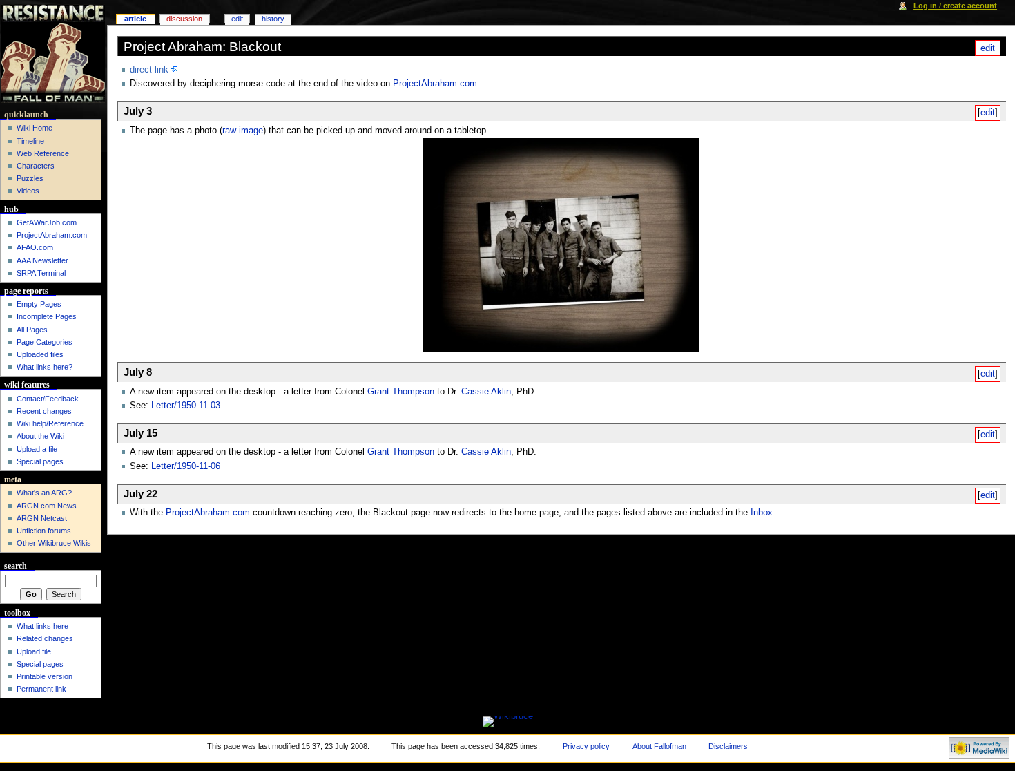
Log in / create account (955, 5)
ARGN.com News (47, 506)
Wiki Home (34, 128)
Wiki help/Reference (50, 423)
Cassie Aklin (486, 392)
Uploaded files (40, 354)
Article (135, 19)
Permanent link (41, 689)
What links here (42, 626)
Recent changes (44, 411)
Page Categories (44, 342)
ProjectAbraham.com (435, 83)
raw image (242, 130)
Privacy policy (586, 746)
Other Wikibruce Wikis (54, 543)
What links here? (44, 367)
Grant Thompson (400, 392)
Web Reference (43, 153)
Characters (36, 166)
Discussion (184, 19)
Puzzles (30, 178)
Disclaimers (728, 746)
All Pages (32, 329)
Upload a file (37, 449)
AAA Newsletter (42, 260)
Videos (28, 191)
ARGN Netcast (42, 518)
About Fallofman (659, 746)
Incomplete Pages (47, 316)
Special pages (40, 461)
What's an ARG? (44, 492)
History (273, 19)
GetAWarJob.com (47, 222)
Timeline (30, 141)
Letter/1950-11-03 (185, 405)
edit (987, 48)
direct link (149, 70)
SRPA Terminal (41, 273)
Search (15, 566)
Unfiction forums (44, 530)
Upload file (34, 651)
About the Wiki (40, 436)
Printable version (44, 676)
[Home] (53, 53)
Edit (237, 19)
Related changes (45, 638)
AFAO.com (35, 247)
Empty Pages (39, 304)
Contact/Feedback (48, 398)
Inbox (762, 512)
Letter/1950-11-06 (185, 466)
